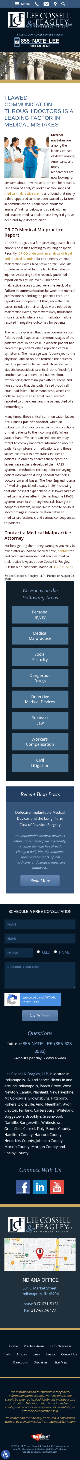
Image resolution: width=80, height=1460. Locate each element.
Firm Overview (60, 1346)
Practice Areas (34, 1346)
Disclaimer (41, 1362)
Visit (55, 4)
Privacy (27, 1002)
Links (36, 1354)
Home (13, 1346)
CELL (46, 952)
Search (63, 4)
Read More (40, 880)
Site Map (60, 1362)
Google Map (40, 1254)
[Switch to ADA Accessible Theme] (5, 1454)
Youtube (57, 1187)
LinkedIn (40, 1187)
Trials (7, 1354)
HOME (64, 952)
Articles (21, 1354)
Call (37, 4)
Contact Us (69, 1354)
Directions (20, 1362)
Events (50, 1354)
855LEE (40, 42)
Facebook (23, 1187)
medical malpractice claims (23, 193)
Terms (35, 1002)
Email (46, 4)
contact (63, 551)
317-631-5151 (63, 567)
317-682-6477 (43, 1310)
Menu (25, 4)
